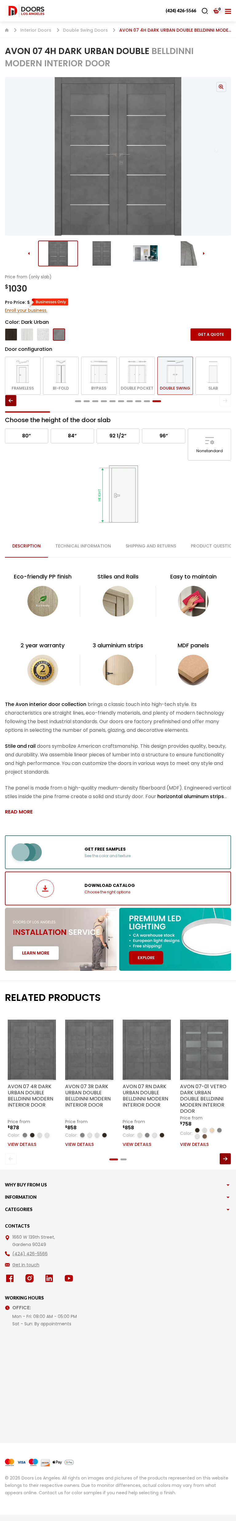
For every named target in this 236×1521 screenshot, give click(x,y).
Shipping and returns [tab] (151, 546)
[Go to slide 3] (145, 253)
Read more (19, 811)
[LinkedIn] (50, 1278)
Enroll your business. (26, 310)
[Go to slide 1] (58, 253)
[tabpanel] (118, 694)
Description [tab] (26, 546)
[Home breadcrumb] (7, 30)
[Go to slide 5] (112, 401)
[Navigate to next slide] (222, 156)
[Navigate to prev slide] (13, 156)
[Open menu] (228, 11)
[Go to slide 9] (147, 401)
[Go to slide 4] (189, 253)
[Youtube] (70, 1278)
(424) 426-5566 (181, 10)
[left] (11, 400)
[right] (225, 400)
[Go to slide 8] (138, 401)
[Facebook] (11, 1278)
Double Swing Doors (85, 30)
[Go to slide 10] (156, 401)
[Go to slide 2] (102, 253)
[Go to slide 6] (121, 401)
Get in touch (25, 1265)
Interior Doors (35, 30)
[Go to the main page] (26, 10)
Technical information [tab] (83, 546)
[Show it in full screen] (118, 156)
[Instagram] (31, 1278)
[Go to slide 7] (130, 401)
